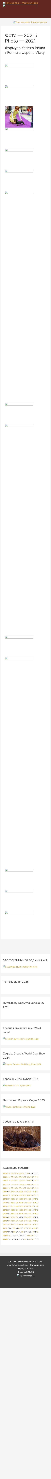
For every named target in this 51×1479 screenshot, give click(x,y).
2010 (5, 1232)
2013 (5, 1221)
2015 (5, 1214)
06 (22, 1173)
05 (20, 1173)
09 (30, 1177)
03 (14, 1173)
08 (28, 1173)
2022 (5, 1188)
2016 (5, 1210)
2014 (5, 1217)
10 (33, 1177)
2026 (5, 1173)
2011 (5, 1228)
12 (37, 1177)
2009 (5, 1235)
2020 (5, 1195)
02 (12, 1173)
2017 (5, 1206)
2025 (5, 1177)
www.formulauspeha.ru (17, 1265)
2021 (5, 1192)
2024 (5, 1181)
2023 (5, 1184)
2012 (5, 1224)
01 (9, 1173)
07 (25, 1177)
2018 (5, 1203)
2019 (5, 1199)
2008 (5, 1239)
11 (35, 1177)
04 (17, 1173)
